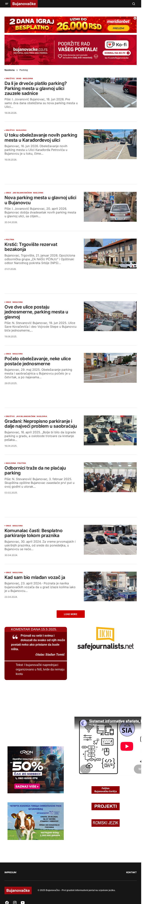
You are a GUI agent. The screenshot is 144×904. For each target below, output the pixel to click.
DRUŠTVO (10, 78)
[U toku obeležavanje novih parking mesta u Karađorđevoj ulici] (110, 144)
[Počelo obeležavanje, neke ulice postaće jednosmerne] (110, 368)
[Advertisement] (71, 168)
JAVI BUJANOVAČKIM (22, 193)
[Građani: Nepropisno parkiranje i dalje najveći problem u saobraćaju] (110, 430)
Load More (70, 614)
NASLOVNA (28, 78)
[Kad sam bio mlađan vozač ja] (110, 586)
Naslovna (9, 70)
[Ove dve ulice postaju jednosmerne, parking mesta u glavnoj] (110, 316)
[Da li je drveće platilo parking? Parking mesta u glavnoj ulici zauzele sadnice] (110, 92)
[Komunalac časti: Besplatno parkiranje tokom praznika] (110, 540)
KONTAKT (131, 872)
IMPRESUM (10, 872)
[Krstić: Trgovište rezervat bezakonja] (110, 254)
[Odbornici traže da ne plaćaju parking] (110, 477)
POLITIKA (10, 240)
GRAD (18, 78)
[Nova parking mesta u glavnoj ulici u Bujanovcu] (110, 207)
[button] (6, 4)
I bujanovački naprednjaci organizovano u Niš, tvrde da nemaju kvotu (40, 669)
